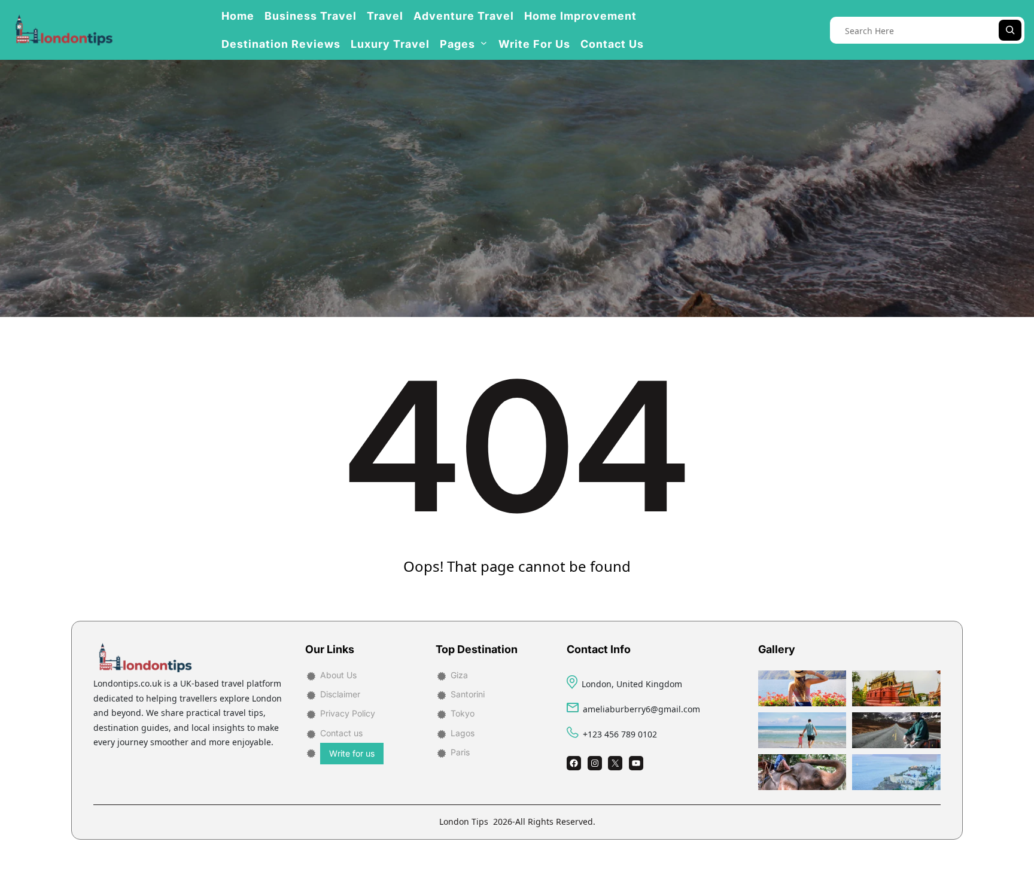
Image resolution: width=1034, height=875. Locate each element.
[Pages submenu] (483, 42)
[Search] (1010, 30)
